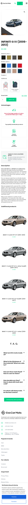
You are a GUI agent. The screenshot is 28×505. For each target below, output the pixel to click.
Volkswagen (4, 452)
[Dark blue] (20, 71)
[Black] (4, 58)
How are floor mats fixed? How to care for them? (12, 372)
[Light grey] (9, 71)
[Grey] (14, 58)
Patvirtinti (14, 496)
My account (4, 467)
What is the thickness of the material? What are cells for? (13, 363)
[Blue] (9, 66)
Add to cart (11, 99)
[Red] (20, 66)
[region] (14, 494)
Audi (2, 442)
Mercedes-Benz (5, 449)
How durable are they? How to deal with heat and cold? (13, 382)
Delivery (3, 479)
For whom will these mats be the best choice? (12, 391)
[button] (24, 12)
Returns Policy (5, 482)
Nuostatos (14, 501)
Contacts (3, 464)
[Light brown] (14, 71)
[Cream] (9, 58)
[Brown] (20, 58)
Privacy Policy (4, 476)
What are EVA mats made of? (12, 354)
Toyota (3, 455)
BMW (2, 446)
